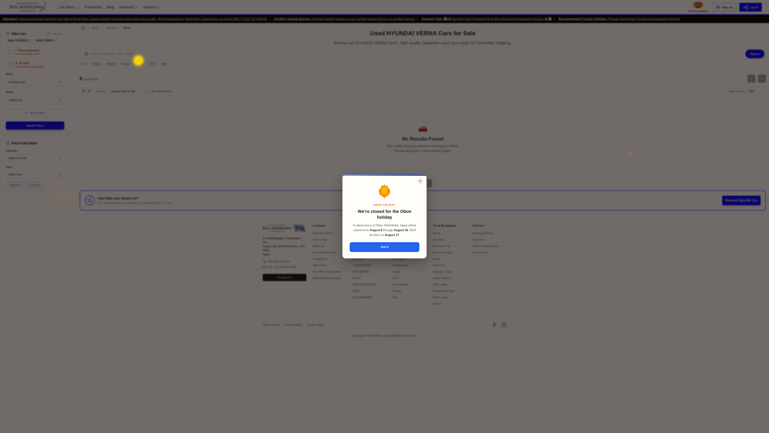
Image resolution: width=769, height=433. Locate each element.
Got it (385, 247)
